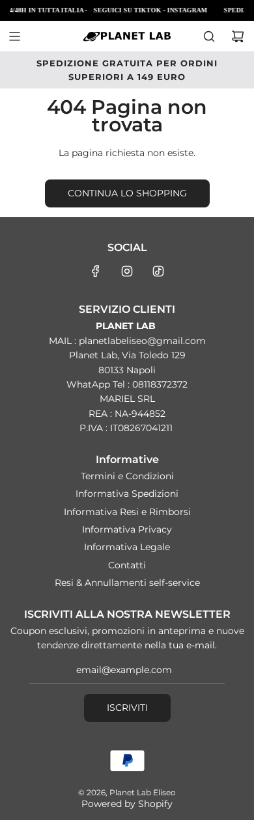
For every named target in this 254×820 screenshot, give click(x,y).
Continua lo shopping (127, 193)
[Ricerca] (209, 36)
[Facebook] (95, 271)
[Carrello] (237, 36)
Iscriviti (127, 707)
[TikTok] (158, 271)
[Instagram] (127, 271)
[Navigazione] (14, 36)
